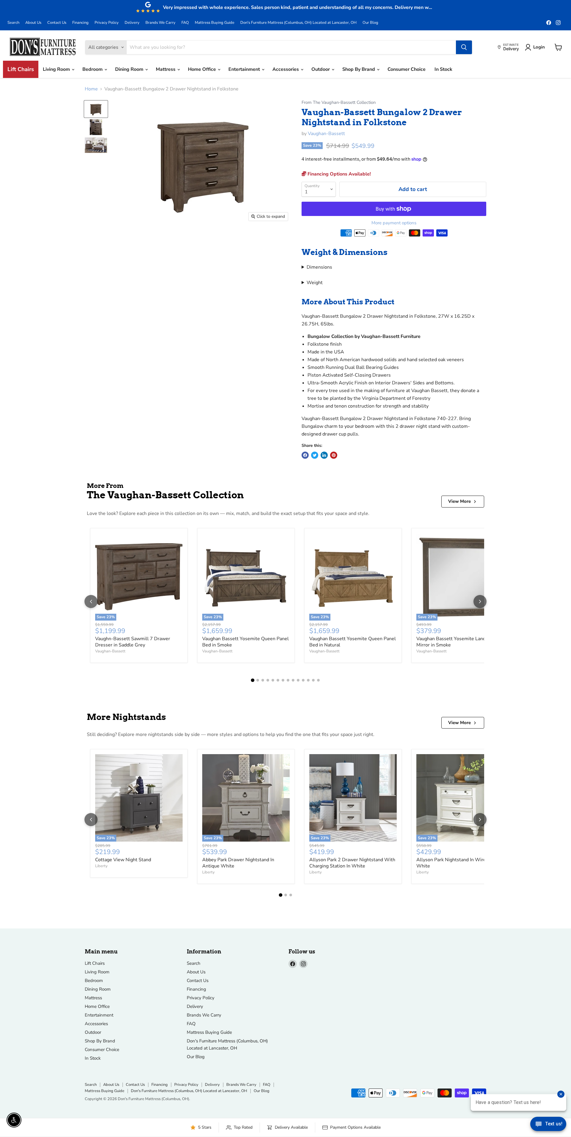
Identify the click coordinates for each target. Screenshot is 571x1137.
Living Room (57, 69)
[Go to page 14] (318, 680)
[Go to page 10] (298, 680)
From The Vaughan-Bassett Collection (339, 102)
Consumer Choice (407, 69)
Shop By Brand (359, 69)
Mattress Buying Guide (214, 23)
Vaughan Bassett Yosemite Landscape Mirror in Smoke (457, 641)
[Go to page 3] (262, 680)
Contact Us (56, 23)
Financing (80, 23)
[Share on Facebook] (305, 455)
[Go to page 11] (303, 680)
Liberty (101, 866)
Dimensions (319, 267)
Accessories (286, 69)
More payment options (393, 222)
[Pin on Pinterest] (333, 455)
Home (91, 89)
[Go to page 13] (313, 680)
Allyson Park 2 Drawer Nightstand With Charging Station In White (352, 862)
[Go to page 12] (308, 680)
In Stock (443, 69)
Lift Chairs (20, 69)
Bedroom (93, 69)
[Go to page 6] (278, 680)
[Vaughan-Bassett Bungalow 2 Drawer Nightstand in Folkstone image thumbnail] (96, 109)
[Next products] (480, 601)
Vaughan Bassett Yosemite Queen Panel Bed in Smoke (245, 641)
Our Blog (370, 23)
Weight (315, 282)
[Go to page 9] (293, 680)
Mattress (166, 69)
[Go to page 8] (288, 680)
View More (459, 501)
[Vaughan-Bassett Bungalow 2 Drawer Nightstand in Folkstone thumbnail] (96, 127)
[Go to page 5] (273, 680)
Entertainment (244, 69)
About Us (33, 23)
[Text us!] (548, 1125)
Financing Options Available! (338, 174)
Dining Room (130, 69)
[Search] (464, 47)
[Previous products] (91, 601)
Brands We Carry (160, 23)
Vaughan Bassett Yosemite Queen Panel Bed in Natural (352, 641)
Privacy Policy (107, 23)
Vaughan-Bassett (326, 133)
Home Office (202, 69)
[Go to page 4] (267, 680)
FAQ (185, 23)
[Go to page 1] (253, 680)
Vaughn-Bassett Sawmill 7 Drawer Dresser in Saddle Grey (132, 641)
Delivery (132, 23)
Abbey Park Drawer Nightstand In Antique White (238, 862)
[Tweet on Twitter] (314, 455)
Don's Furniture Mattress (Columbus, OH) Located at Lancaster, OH (298, 23)
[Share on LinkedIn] (324, 455)
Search (13, 23)
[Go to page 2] (257, 680)
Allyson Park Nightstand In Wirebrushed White (459, 862)
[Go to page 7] (283, 680)
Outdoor (321, 69)
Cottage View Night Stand (123, 859)
